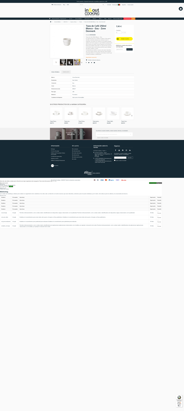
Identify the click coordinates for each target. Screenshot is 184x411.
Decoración (87, 18)
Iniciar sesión (130, 4)
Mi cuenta (75, 146)
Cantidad (118, 30)
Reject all (159, 183)
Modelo (87, 35)
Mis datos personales (77, 157)
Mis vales (74, 159)
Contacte (109, 4)
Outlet (133, 18)
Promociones (127, 18)
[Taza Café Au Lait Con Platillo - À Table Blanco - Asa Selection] (113, 113)
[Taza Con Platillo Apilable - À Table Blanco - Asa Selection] (127, 113)
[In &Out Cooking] (92, 12)
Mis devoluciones (76, 151)
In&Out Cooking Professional (58, 160)
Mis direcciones (75, 155)
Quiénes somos (54, 158)
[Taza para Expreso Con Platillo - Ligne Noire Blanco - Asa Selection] (99, 113)
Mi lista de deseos (57, 4)
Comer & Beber (78, 18)
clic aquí (54, 181)
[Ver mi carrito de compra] (181, 9)
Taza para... (96, 121)
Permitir (159, 213)
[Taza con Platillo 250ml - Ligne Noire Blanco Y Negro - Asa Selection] (70, 113)
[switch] (179, 405)
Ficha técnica (55, 72)
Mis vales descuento (77, 153)
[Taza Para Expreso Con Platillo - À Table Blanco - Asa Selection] (84, 113)
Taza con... (67, 121)
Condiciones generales (56, 156)
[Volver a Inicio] (50, 22)
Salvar (10, 186)
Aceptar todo (153, 183)
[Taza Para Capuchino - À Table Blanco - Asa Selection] (56, 113)
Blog (64, 4)
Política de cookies (4, 189)
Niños (100, 18)
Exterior (94, 18)
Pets (105, 18)
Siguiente (81, 62)
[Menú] (182, 396)
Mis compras (75, 149)
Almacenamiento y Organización (59, 18)
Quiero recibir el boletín (102, 137)
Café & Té (65, 21)
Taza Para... (53, 121)
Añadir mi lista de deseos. (94, 60)
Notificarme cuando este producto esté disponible (124, 46)
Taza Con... (124, 121)
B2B (68, 4)
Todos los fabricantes (118, 18)
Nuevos (109, 18)
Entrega (53, 149)
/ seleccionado (4, 186)
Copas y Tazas (73, 21)
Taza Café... (110, 121)
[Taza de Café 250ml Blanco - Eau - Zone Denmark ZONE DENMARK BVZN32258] (56, 62)
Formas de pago (55, 151)
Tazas (80, 21)
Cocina (70, 18)
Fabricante (66, 72)
